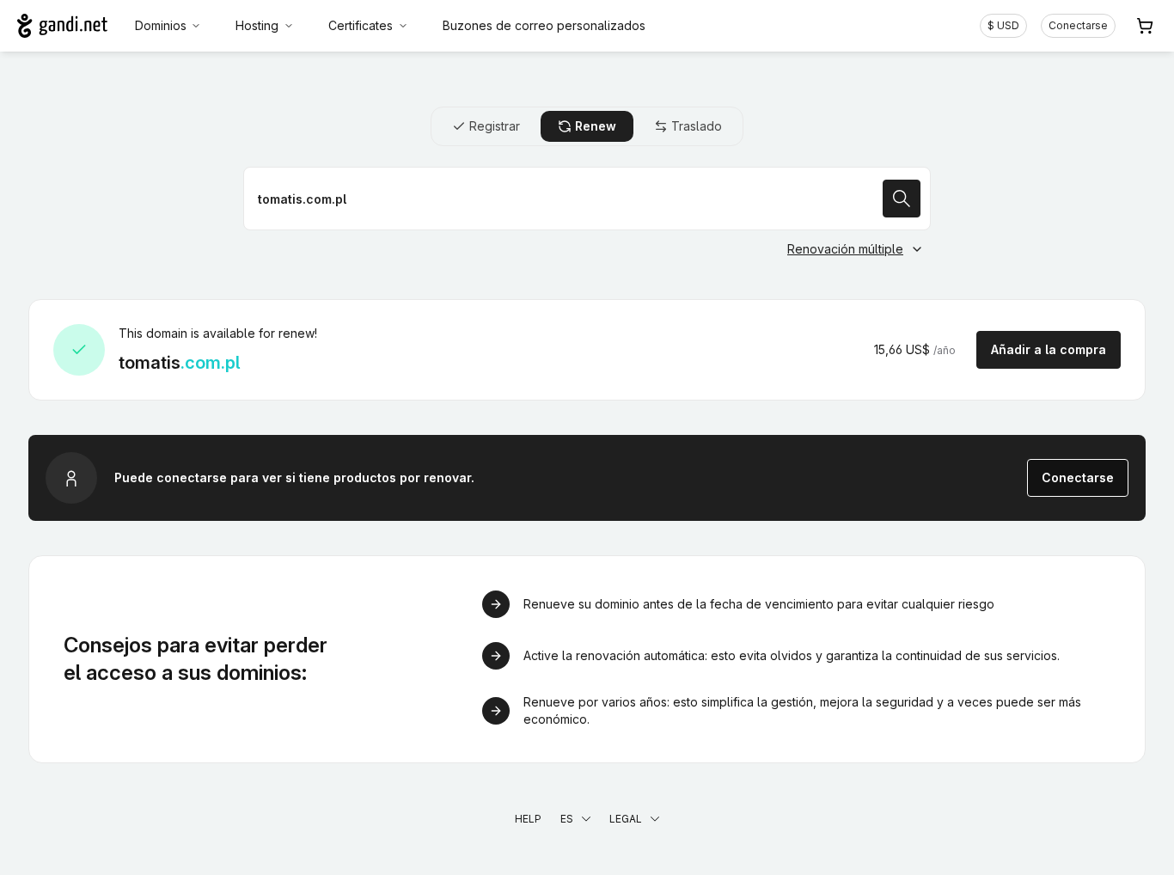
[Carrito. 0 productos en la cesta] (1144, 25)
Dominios (160, 25)
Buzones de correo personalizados (544, 25)
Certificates (360, 25)
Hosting (256, 25)
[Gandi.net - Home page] (62, 25)
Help (528, 818)
